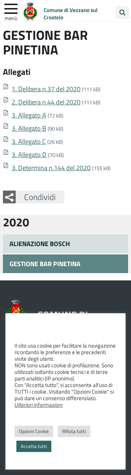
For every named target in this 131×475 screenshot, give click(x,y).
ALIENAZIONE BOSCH (39, 243)
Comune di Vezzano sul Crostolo (71, 13)
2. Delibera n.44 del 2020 (46, 101)
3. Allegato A (29, 115)
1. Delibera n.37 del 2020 (46, 88)
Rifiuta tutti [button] (74, 431)
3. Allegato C (29, 141)
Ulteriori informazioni (39, 404)
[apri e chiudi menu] (11, 8)
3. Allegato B (29, 128)
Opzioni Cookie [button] (34, 431)
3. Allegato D (29, 154)
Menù (11, 18)
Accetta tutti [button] (34, 446)
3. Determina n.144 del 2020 (51, 167)
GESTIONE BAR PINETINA (44, 263)
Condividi (40, 197)
